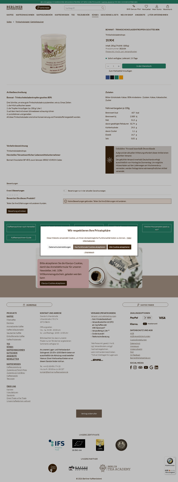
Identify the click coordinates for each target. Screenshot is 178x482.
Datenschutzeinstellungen (60, 247)
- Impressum (89, 252)
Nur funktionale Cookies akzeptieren (90, 247)
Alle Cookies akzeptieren (119, 247)
